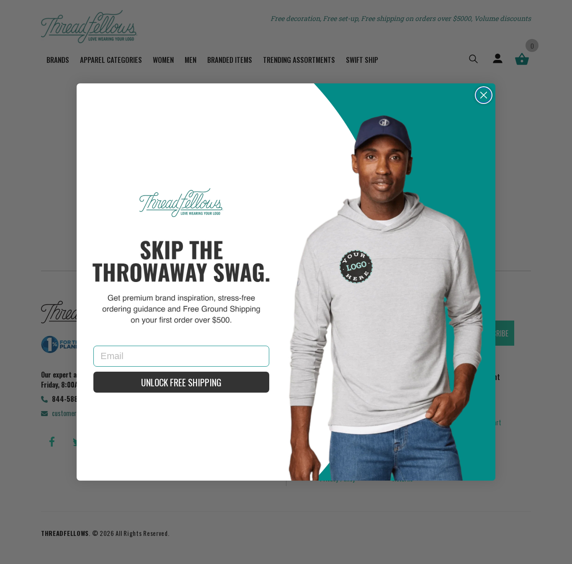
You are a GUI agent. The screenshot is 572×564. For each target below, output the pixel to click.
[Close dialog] (483, 95)
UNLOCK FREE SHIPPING (181, 382)
